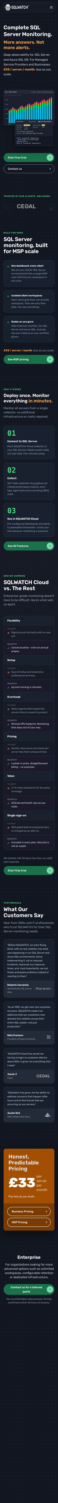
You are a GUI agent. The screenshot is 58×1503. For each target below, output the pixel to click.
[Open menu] (51, 7)
